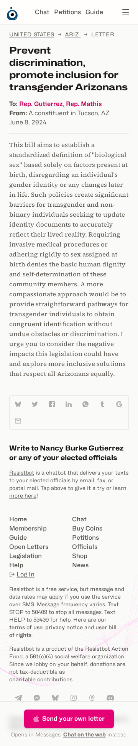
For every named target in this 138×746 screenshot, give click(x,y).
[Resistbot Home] (12, 18)
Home (18, 519)
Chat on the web (84, 734)
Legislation (25, 556)
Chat (42, 12)
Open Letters (28, 546)
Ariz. (73, 34)
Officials (84, 546)
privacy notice (64, 627)
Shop (79, 556)
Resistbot (21, 472)
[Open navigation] (125, 12)
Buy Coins (87, 528)
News (80, 565)
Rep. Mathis (84, 104)
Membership (28, 528)
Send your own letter (73, 718)
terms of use (26, 627)
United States (31, 34)
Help (16, 565)
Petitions (67, 12)
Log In (25, 574)
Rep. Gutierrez (41, 104)
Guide (94, 12)
